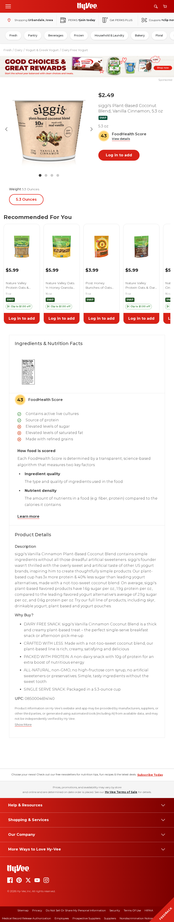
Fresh (13, 35)
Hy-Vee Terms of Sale (121, 792)
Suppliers (110, 918)
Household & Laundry (109, 35)
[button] (121, 139)
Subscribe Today (150, 775)
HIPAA (149, 910)
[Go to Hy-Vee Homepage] (87, 6)
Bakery (140, 35)
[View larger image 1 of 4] (49, 129)
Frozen (79, 35)
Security (114, 910)
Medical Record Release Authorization (26, 918)
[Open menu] (8, 6)
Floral (159, 35)
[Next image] (91, 129)
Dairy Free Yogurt (75, 50)
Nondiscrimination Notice (136, 918)
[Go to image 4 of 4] (58, 175)
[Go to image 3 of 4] (52, 175)
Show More (23, 724)
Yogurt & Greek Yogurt (42, 50)
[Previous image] (6, 129)
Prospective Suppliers (86, 918)
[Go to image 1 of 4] (40, 175)
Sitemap (23, 910)
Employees (62, 918)
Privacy (37, 910)
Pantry (32, 35)
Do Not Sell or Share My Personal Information (76, 910)
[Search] (156, 6)
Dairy (18, 50)
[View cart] (165, 6)
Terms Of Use (132, 910)
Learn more (28, 516)
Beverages (55, 35)
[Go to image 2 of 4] (46, 175)
